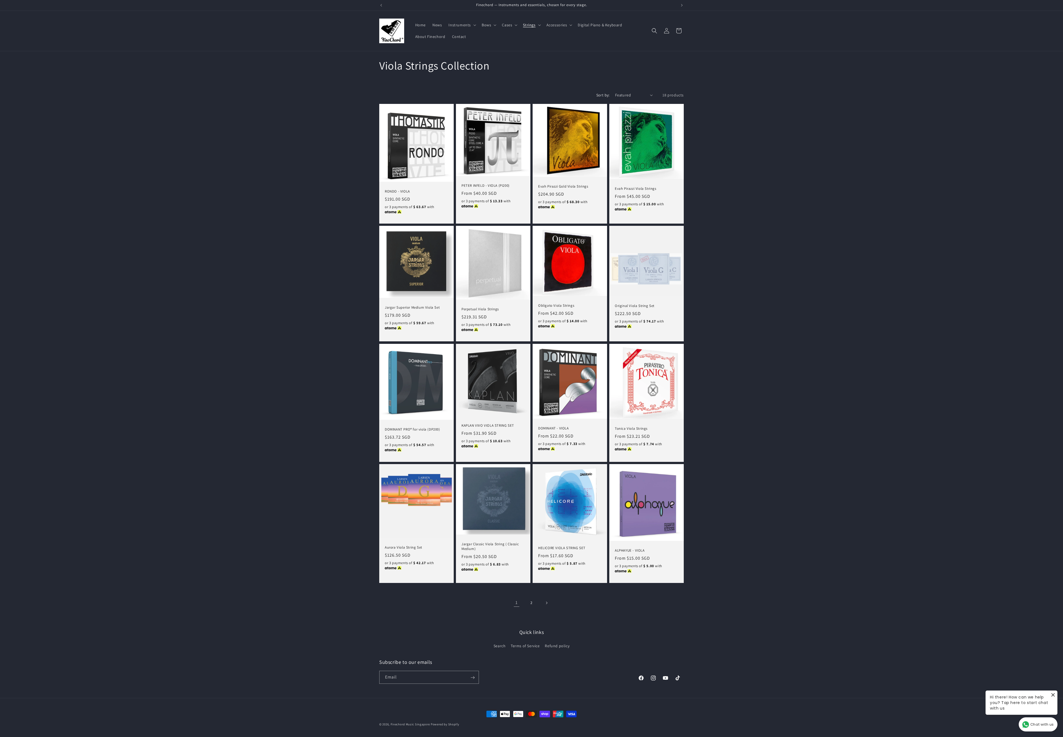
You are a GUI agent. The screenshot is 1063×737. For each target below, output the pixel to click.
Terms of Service (525, 645)
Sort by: (603, 95)
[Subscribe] (472, 677)
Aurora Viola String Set (403, 547)
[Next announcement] (682, 5)
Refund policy (557, 645)
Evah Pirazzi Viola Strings (635, 188)
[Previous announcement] (381, 5)
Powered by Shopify (445, 724)
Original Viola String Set (634, 306)
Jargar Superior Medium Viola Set (412, 307)
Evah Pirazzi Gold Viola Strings (563, 186)
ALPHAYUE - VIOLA (630, 550)
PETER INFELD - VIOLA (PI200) (485, 185)
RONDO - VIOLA (397, 191)
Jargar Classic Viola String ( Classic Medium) (490, 546)
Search (500, 645)
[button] (461, 25)
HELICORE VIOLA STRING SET (561, 548)
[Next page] (546, 603)
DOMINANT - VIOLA (553, 428)
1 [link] (516, 602)
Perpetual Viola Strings (480, 309)
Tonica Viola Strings (631, 428)
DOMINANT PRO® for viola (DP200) (412, 429)
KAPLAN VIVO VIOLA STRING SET (487, 425)
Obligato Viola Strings (556, 305)
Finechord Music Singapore (410, 724)
